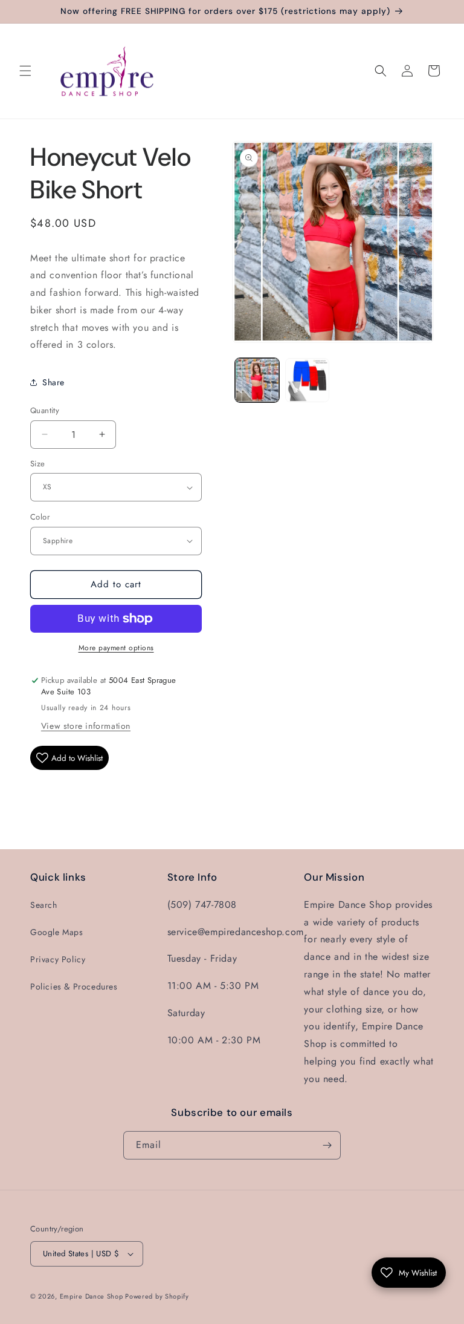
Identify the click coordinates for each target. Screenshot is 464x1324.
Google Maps (56, 932)
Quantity (44, 410)
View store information (85, 726)
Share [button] (53, 382)
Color (40, 517)
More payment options (116, 647)
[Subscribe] (327, 1145)
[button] (25, 70)
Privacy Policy (57, 959)
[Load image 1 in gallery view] (257, 380)
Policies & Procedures (74, 986)
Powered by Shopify (157, 1296)
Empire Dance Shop (93, 1296)
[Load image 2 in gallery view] (307, 380)
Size (37, 463)
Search (43, 905)
